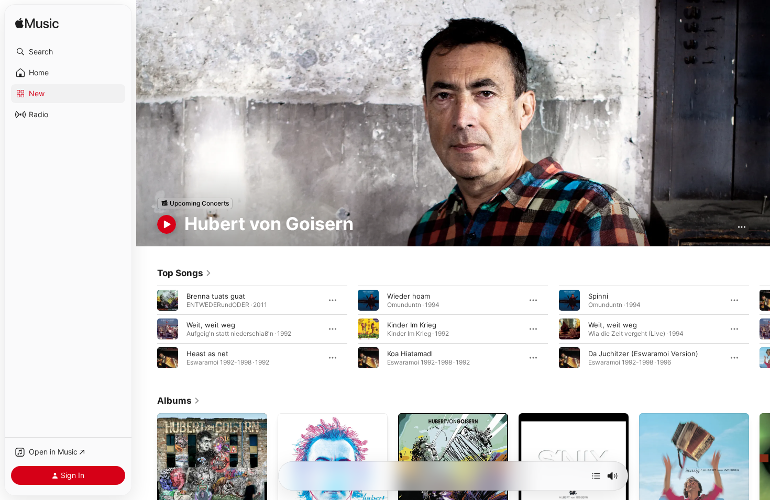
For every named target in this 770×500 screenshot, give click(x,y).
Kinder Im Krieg (411, 324)
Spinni (598, 295)
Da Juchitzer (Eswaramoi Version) (643, 353)
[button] (68, 52)
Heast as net (207, 353)
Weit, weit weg (210, 324)
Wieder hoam (408, 295)
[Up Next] (596, 476)
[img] (37, 24)
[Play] (166, 224)
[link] (184, 273)
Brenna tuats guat (215, 295)
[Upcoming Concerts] (195, 203)
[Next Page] (759, 328)
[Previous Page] (146, 328)
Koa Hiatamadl (410, 353)
